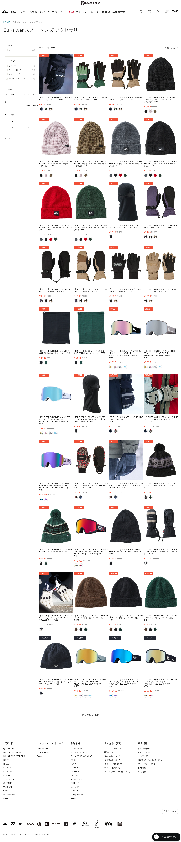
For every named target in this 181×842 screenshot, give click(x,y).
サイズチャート (145, 752)
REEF (5, 798)
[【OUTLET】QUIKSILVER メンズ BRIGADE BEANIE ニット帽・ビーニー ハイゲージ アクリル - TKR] (91, 202)
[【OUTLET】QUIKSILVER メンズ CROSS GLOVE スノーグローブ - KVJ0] (126, 266)
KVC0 (41, 499)
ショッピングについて (114, 748)
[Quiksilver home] (5, 12)
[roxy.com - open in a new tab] (20, 824)
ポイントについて (112, 767)
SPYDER (7, 791)
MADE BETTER (118, 12)
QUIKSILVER (9, 748)
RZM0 (120, 175)
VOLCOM (7, 787)
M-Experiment (9, 794)
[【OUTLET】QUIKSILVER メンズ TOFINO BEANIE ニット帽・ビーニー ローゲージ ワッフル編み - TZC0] (91, 138)
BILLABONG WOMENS (14, 756)
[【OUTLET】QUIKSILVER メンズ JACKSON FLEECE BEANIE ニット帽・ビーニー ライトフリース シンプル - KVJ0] (56, 656)
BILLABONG (43, 752)
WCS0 (46, 499)
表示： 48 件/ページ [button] (47, 47)
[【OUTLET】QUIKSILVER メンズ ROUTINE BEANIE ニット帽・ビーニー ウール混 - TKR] (161, 592)
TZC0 (51, 109)
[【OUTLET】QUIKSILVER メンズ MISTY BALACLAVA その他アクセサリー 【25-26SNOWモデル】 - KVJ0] (91, 394)
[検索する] (141, 12)
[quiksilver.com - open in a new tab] (5, 824)
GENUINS (7, 783)
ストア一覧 (143, 756)
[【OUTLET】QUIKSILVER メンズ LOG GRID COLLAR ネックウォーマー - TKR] (91, 327)
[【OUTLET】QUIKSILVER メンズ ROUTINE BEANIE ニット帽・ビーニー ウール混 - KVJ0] (126, 592)
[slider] (6, 102)
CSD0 (76, 629)
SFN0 (150, 111)
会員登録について (112, 760)
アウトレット (82, 12)
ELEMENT (8, 767)
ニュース (95, 12)
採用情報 (142, 771)
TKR (46, 109)
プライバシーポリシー (148, 764)
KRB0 (146, 237)
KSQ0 (76, 565)
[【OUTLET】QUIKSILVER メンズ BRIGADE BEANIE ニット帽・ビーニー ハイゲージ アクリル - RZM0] (56, 202)
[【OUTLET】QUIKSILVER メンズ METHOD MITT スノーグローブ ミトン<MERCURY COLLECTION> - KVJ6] (126, 460)
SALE (71, 12)
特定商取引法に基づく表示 (150, 760)
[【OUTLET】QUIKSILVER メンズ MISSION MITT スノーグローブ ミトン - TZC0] (91, 266)
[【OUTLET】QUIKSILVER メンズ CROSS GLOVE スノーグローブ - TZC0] (161, 266)
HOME (6, 22)
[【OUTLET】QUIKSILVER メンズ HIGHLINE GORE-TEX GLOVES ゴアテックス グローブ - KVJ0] (126, 394)
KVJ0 (41, 109)
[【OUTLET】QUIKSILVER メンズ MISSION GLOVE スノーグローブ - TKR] (91, 74)
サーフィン (53, 12)
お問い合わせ (144, 748)
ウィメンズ (32, 12)
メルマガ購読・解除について (117, 771)
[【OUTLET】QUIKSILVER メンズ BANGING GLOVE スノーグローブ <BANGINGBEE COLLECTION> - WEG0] (56, 592)
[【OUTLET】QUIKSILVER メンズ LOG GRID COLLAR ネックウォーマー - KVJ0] (56, 327)
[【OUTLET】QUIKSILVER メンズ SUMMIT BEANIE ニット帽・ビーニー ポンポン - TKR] (56, 526)
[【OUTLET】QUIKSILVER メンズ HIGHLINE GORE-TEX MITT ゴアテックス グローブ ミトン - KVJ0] (161, 526)
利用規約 (142, 767)
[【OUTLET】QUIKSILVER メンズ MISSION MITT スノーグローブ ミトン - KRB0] (161, 202)
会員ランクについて (113, 764)
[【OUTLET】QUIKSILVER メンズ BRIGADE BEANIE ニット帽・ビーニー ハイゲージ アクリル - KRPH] (126, 138)
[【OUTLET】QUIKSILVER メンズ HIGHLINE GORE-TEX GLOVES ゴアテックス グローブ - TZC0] (161, 394)
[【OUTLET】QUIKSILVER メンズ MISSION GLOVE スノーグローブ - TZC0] (126, 74)
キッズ (42, 12)
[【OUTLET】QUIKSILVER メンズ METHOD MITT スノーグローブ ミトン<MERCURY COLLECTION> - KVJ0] (91, 460)
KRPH (111, 175)
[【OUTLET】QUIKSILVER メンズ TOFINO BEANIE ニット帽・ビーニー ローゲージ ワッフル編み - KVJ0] (161, 74)
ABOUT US (105, 12)
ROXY (6, 760)
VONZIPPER (8, 779)
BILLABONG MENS (12, 752)
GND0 (111, 367)
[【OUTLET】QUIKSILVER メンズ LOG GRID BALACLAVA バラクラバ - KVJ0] (126, 202)
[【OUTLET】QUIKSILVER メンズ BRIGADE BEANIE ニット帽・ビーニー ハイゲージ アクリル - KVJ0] (161, 138)
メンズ (22, 12)
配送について (110, 752)
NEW (13, 12)
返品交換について (112, 756)
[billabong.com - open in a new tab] (13, 824)
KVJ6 (81, 497)
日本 (169, 811)
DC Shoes (7, 771)
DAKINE (7, 775)
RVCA (6, 764)
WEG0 (125, 367)
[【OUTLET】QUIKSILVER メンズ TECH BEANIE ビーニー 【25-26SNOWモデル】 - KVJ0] (126, 526)
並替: (170, 47)
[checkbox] (21, 50)
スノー (63, 12)
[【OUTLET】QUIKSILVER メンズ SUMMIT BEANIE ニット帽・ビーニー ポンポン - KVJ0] (161, 460)
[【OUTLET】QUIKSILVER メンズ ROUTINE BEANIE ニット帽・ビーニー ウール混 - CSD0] (91, 592)
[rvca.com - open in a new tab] (30, 824)
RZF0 (81, 565)
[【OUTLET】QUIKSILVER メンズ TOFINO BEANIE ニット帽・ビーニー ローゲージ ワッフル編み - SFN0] (56, 138)
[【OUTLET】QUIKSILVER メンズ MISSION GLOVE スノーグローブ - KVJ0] (56, 74)
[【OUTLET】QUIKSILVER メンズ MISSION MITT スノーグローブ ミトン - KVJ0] (56, 266)
